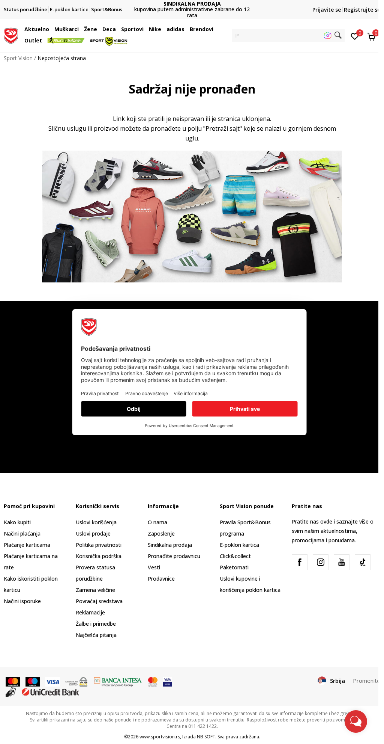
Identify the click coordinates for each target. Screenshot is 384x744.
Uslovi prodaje (93, 533)
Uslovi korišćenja (96, 522)
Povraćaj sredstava (99, 601)
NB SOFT (206, 736)
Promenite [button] (366, 680)
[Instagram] (320, 562)
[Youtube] (341, 562)
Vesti (154, 567)
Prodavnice (161, 578)
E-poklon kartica (239, 544)
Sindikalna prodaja (170, 544)
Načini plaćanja (22, 533)
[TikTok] (362, 562)
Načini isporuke (22, 601)
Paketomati (234, 567)
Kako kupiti (17, 522)
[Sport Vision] (11, 35)
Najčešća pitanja (96, 634)
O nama (157, 522)
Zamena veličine (95, 589)
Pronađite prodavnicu (174, 556)
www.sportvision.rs (160, 736)
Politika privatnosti (99, 544)
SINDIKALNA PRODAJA (172, 3)
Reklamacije (90, 612)
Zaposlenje (161, 533)
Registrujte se (362, 9)
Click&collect (235, 556)
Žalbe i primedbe (96, 623)
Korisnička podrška (99, 556)
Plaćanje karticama (27, 544)
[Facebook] (299, 562)
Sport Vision (18, 58)
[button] (51, 29)
